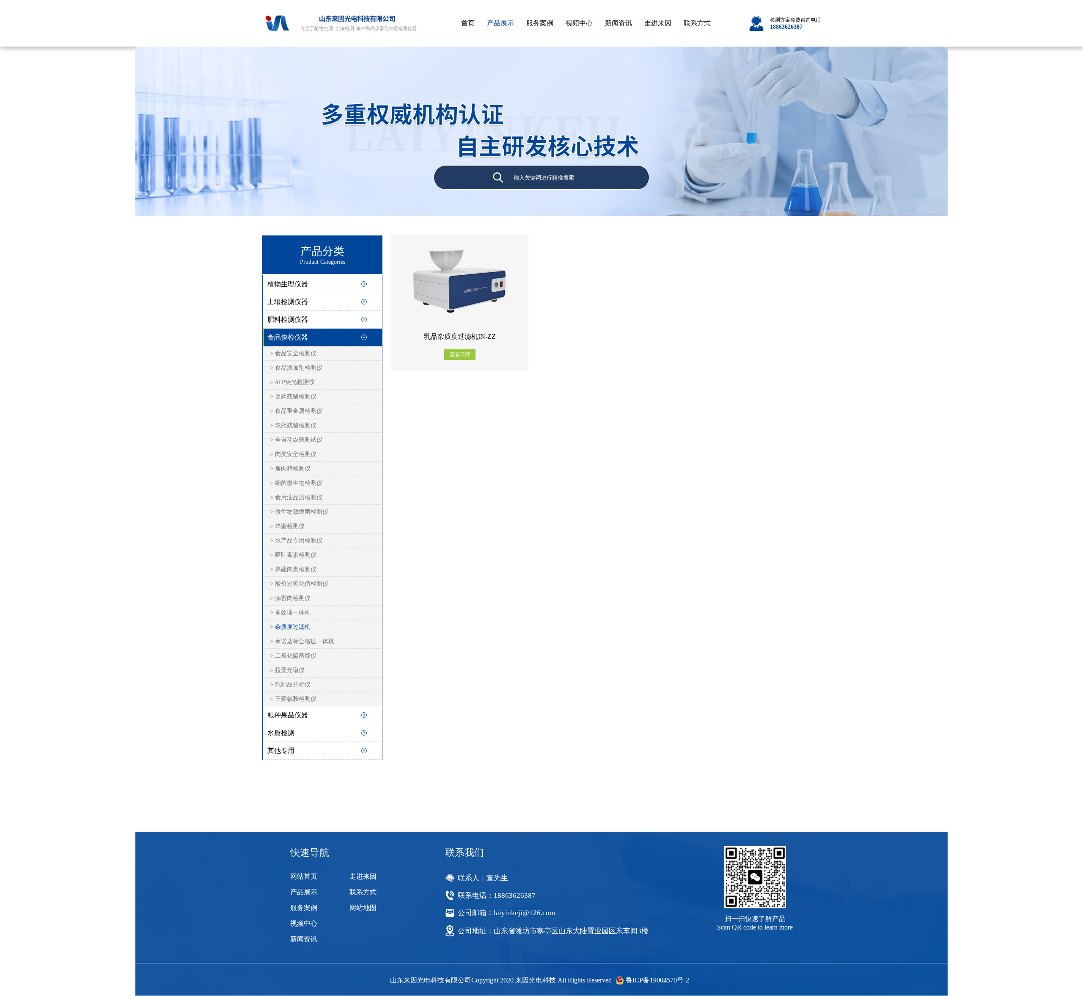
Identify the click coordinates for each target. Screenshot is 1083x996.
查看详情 (460, 354)
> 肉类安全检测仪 (293, 454)
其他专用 (280, 750)
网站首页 (303, 876)
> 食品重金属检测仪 (296, 411)
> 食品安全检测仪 (293, 353)
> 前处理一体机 (290, 612)
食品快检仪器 (287, 337)
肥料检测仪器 (287, 319)
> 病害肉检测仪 (290, 598)
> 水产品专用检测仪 (296, 540)
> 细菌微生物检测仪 (296, 483)
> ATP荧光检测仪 (292, 382)
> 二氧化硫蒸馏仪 (293, 656)
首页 (468, 23)
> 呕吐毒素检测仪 (293, 555)
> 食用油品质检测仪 (296, 497)
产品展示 (500, 23)
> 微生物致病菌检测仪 (299, 512)
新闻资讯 (618, 23)
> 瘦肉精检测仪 (290, 468)
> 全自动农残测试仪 (296, 440)
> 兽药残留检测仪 (293, 396)
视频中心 (579, 23)
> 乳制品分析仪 (290, 684)
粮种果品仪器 (287, 715)
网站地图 (363, 907)
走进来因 (657, 23)
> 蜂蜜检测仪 (287, 526)
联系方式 (697, 23)
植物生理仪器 (287, 284)
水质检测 (280, 732)
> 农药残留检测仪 (293, 425)
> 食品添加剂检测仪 (296, 368)
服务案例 (539, 23)
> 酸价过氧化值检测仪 (299, 584)
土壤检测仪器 (287, 301)
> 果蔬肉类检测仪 (293, 569)
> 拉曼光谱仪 (287, 670)
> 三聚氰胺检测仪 (293, 699)
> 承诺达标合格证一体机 (302, 641)
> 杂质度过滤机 (290, 627)
